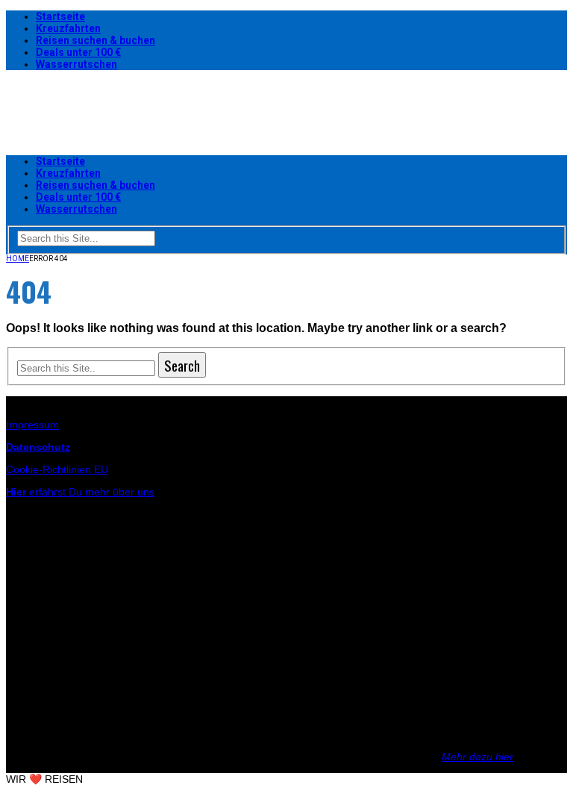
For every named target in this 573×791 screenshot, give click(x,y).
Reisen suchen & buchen (95, 40)
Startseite (60, 16)
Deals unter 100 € (78, 52)
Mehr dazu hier (477, 757)
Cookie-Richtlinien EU (57, 469)
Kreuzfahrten (68, 28)
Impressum (32, 425)
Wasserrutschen (76, 64)
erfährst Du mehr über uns (80, 492)
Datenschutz (38, 447)
